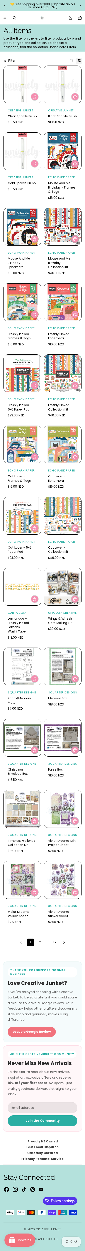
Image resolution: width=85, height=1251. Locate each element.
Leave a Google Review (32, 1031)
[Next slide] (80, 5)
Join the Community (43, 1120)
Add (38, 96)
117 (54, 942)
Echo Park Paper (61, 177)
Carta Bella (17, 613)
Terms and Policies (42, 1239)
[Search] (14, 18)
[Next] (64, 942)
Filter (11, 61)
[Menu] (5, 18)
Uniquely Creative (62, 613)
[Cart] (80, 18)
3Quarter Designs (22, 692)
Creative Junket (20, 110)
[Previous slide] (5, 5)
